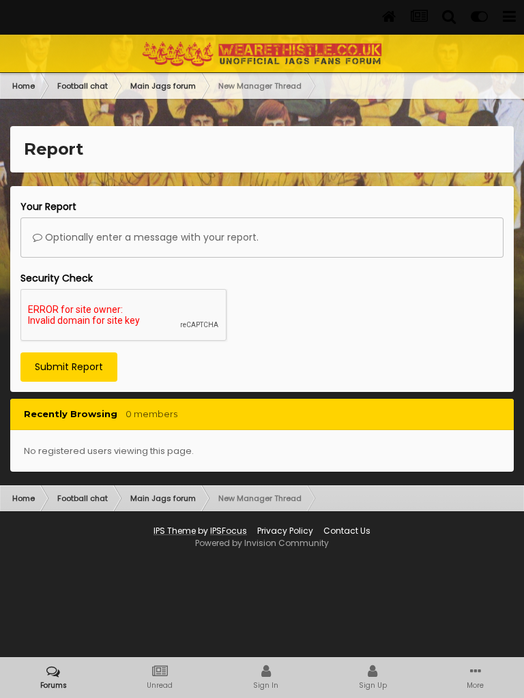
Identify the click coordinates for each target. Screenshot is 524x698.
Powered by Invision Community (262, 543)
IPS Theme (175, 530)
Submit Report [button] (69, 367)
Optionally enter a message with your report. (150, 237)
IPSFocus (228, 530)
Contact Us (346, 530)
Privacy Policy (285, 530)
